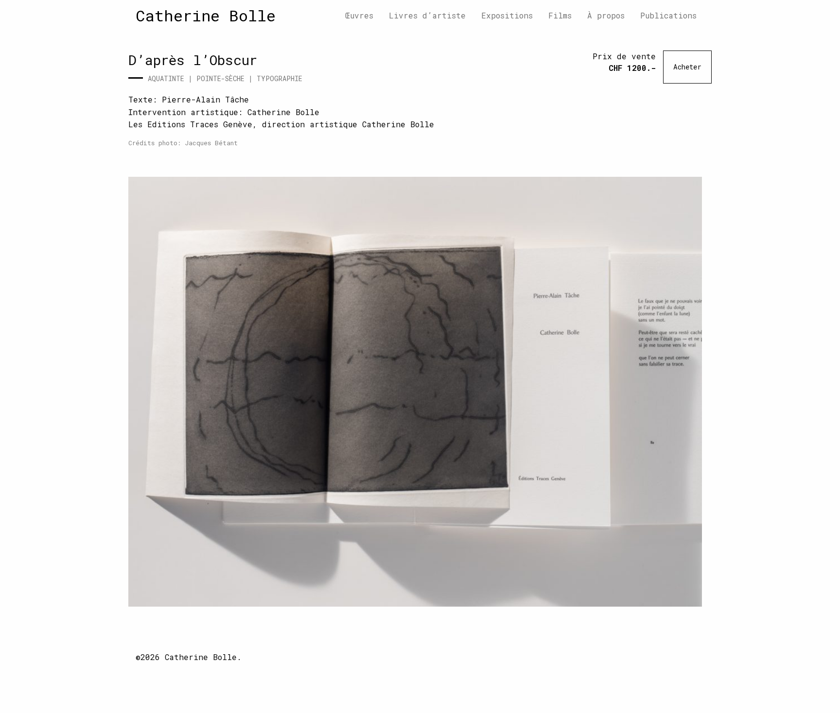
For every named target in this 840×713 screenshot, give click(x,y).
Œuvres (359, 15)
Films (560, 15)
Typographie (279, 78)
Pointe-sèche (220, 78)
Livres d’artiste (427, 15)
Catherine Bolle (206, 15)
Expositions (507, 15)
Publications (668, 15)
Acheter (687, 66)
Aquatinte (166, 78)
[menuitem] (359, 15)
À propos (606, 15)
